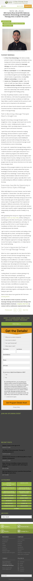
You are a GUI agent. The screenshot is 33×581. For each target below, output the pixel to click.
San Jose (4, 430)
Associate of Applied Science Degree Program (24, 488)
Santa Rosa (5, 435)
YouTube (22, 567)
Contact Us (24, 531)
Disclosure (4, 549)
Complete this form (22, 304)
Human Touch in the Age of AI (11, 445)
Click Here (15, 324)
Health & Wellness (8, 495)
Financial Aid (24, 526)
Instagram (22, 569)
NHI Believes (9, 500)
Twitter (21, 565)
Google (21, 563)
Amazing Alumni (6, 21)
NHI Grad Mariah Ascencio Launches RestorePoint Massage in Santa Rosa (16, 472)
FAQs (3, 543)
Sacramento (5, 428)
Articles (4, 547)
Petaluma (20, 543)
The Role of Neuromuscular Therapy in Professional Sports (13, 451)
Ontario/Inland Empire (8, 423)
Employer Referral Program (8, 552)
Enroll (6, 531)
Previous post (8, 310)
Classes (6, 526)
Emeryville (5, 419)
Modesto (4, 421)
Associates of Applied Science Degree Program (9, 492)
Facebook (22, 561)
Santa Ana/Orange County (9, 432)
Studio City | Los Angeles (23, 554)
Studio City (5, 437)
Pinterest (22, 571)
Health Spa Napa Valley (13, 218)
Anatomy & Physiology (8, 487)
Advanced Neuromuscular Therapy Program (9, 484)
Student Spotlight (8, 505)
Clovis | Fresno (21, 540)
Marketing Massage (9, 498)
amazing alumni (5, 296)
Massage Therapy (8, 25)
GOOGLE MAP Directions (8, 565)
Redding (4, 426)
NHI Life (24, 500)
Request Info (28, 6)
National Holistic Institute (8, 2)
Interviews (24, 495)
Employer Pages (6, 550)
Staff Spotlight (9, 503)
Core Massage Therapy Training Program (14, 23)
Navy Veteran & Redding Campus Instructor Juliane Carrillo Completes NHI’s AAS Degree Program (15, 464)
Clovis (3, 417)
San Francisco (21, 549)
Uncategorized (24, 505)
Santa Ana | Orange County (24, 552)
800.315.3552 (20, 6)
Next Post (25, 310)
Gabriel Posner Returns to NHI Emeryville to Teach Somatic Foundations (16, 457)
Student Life (24, 503)
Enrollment (4, 541)
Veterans (16, 508)
